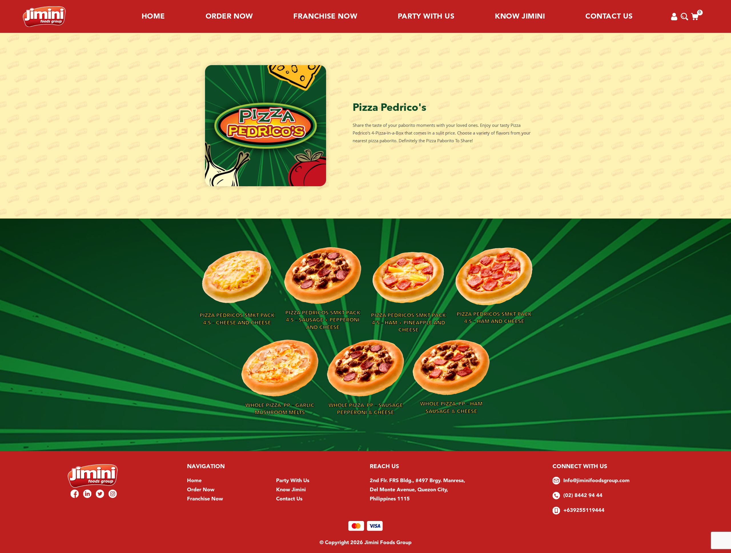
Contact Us (609, 16)
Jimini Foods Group (387, 542)
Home (153, 16)
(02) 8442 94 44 (583, 495)
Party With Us (292, 480)
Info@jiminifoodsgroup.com (596, 480)
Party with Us (426, 16)
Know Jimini (520, 16)
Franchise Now (325, 16)
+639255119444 (584, 510)
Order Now (229, 16)
